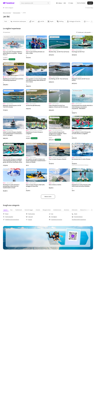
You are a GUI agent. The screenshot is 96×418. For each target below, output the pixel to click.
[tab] (5, 21)
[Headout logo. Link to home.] (8, 3)
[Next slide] (92, 21)
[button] (8, 7)
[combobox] (35, 3)
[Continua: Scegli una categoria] (92, 210)
